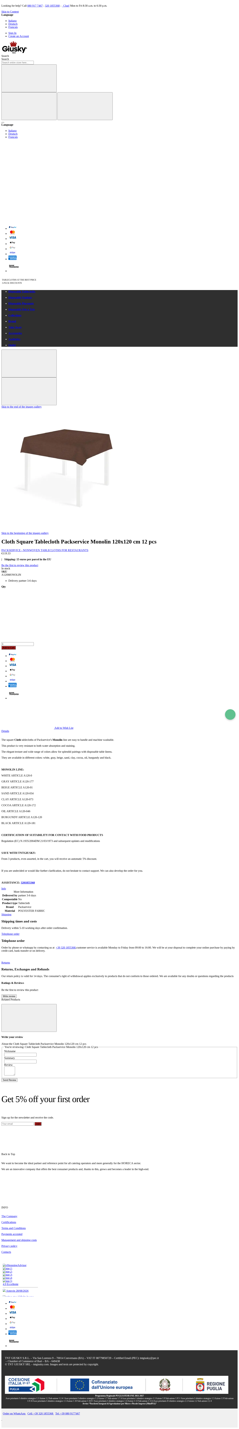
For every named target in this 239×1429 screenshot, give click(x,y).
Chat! (66, 5)
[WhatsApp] (230, 714)
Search (5, 59)
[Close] (85, 106)
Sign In (12, 33)
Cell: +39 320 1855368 (40, 1413)
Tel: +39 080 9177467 (67, 1413)
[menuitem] (123, 291)
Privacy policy (9, 1246)
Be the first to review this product (19, 565)
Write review (9, 996)
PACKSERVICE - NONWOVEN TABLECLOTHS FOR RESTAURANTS (44, 550)
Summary (9, 1058)
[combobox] (17, 62)
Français (13, 27)
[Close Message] (29, 363)
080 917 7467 (35, 5)
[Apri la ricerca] (2, 122)
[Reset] (29, 106)
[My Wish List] (27, 166)
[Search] (29, 78)
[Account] (27, 193)
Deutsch (12, 23)
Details (5, 731)
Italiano (12, 20)
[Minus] (119, 601)
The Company (9, 1216)
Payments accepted (11, 1234)
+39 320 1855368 (66, 947)
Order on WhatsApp (14, 1413)
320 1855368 (52, 5)
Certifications (8, 1222)
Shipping (6, 914)
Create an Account (18, 36)
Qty (3, 586)
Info (3, 888)
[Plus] (119, 628)
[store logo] (14, 52)
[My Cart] (27, 220)
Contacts (6, 1251)
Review (8, 1064)
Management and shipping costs (19, 1240)
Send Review (9, 1080)
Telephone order (10, 933)
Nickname (10, 1051)
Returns (5, 962)
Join (38, 1124)
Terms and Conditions (13, 1228)
